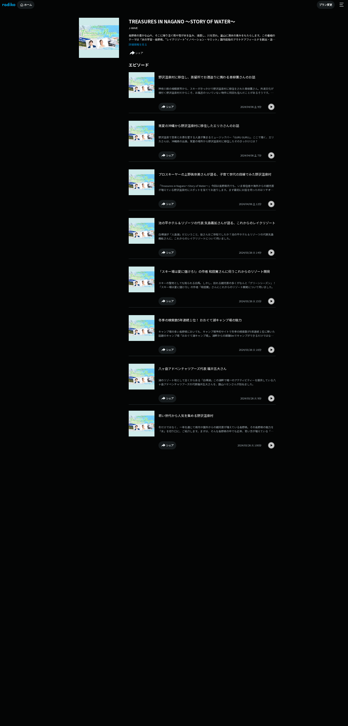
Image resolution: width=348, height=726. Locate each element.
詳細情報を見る (138, 44)
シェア (139, 52)
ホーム (28, 4)
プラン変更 (325, 4)
